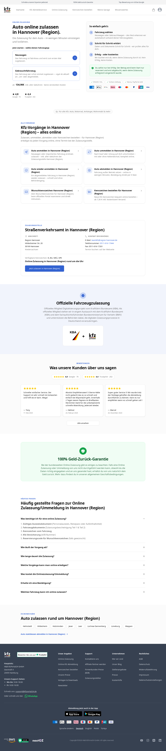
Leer (80, 626)
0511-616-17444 (107, 243)
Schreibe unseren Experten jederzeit (34, 2)
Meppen (129, 626)
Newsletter (63, 685)
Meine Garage (104, 10)
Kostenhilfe (117, 680)
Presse (115, 675)
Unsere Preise (64, 675)
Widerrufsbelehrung (148, 669)
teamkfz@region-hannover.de (104, 240)
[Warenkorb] (153, 10)
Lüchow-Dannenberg (97, 626)
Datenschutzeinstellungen (150, 680)
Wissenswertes (121, 10)
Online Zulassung (59, 10)
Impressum (144, 675)
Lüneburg (115, 626)
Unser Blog (117, 664)
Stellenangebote (119, 669)
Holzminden (58, 626)
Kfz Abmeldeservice (38, 10)
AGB (141, 659)
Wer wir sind (117, 659)
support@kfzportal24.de (26, 691)
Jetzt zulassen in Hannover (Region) (44, 268)
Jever (71, 626)
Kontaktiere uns (92, 659)
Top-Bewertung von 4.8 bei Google (131, 2)
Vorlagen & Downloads (68, 680)
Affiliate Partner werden (95, 664)
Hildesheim (42, 626)
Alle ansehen (83, 423)
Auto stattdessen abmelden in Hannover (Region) (43, 634)
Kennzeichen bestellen (82, 10)
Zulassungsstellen (93, 678)
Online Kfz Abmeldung (68, 664)
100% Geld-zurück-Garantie (83, 2)
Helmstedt (27, 626)
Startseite (20, 10)
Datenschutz (144, 664)
